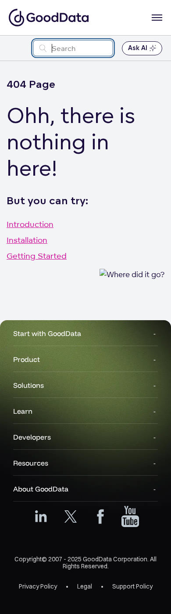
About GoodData (40, 488)
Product (26, 359)
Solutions (28, 385)
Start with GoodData (47, 333)
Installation (27, 240)
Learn (22, 411)
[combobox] (73, 48)
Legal (84, 586)
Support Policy (132, 586)
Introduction (30, 224)
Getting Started (37, 255)
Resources (30, 463)
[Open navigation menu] (157, 17)
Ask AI (137, 48)
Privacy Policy (38, 586)
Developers (32, 437)
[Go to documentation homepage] (49, 17)
